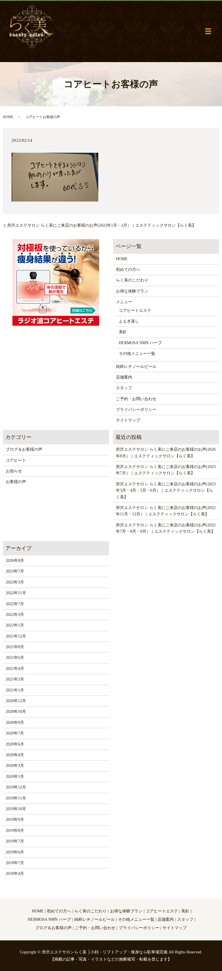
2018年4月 (15, 873)
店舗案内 (124, 377)
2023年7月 (15, 571)
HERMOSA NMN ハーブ (140, 343)
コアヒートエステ (135, 310)
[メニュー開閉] (208, 31)
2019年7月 (15, 841)
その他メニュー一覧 (137, 353)
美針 (123, 332)
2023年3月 (15, 582)
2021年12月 (16, 636)
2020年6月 (15, 744)
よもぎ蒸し (129, 321)
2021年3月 (15, 679)
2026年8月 (15, 560)
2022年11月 (16, 593)
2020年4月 (15, 755)
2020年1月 (15, 776)
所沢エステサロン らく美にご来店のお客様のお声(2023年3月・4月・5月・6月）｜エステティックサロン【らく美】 (166, 490)
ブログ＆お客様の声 (24, 449)
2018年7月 (15, 863)
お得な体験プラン (132, 291)
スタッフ (124, 388)
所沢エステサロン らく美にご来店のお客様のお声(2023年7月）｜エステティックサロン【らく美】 (166, 470)
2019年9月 (15, 819)
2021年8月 (15, 647)
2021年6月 (15, 657)
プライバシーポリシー (136, 409)
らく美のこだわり (132, 280)
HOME (8, 117)
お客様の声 (16, 482)
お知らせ (14, 471)
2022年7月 (15, 604)
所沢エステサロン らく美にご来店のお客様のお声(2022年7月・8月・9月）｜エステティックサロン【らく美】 (166, 528)
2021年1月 (15, 690)
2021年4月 (15, 668)
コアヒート (16, 460)
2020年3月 (15, 765)
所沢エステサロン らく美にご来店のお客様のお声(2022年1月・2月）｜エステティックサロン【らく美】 (101, 225)
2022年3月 (15, 614)
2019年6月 (15, 852)
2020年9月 (15, 722)
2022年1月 (15, 625)
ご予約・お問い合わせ (136, 399)
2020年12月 (16, 701)
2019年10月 (16, 809)
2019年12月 (16, 787)
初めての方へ (128, 269)
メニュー (124, 302)
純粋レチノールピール (136, 366)
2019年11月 (16, 798)
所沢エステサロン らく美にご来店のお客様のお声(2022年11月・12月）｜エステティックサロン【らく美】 (166, 511)
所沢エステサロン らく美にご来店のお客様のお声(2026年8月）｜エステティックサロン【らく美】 (166, 452)
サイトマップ (128, 420)
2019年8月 (15, 830)
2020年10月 (16, 711)
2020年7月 (15, 733)
